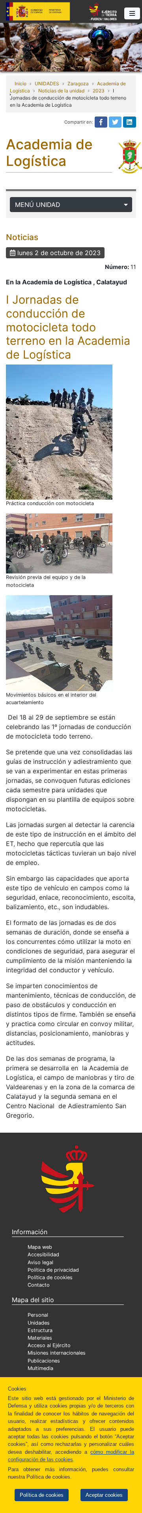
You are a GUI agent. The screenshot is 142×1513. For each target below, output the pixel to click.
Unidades (39, 1323)
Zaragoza (78, 83)
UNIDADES (47, 83)
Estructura (40, 1330)
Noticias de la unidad (61, 91)
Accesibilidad (43, 1254)
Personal (38, 1315)
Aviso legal (40, 1262)
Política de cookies (42, 1495)
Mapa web (40, 1247)
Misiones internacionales (57, 1353)
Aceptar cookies (104, 1495)
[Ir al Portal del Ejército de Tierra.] (71, 47)
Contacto (39, 1285)
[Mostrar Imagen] (59, 432)
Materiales (40, 1338)
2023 (99, 91)
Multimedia (40, 1368)
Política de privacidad (53, 1270)
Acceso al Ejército (49, 1345)
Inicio (20, 83)
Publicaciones (44, 1361)
